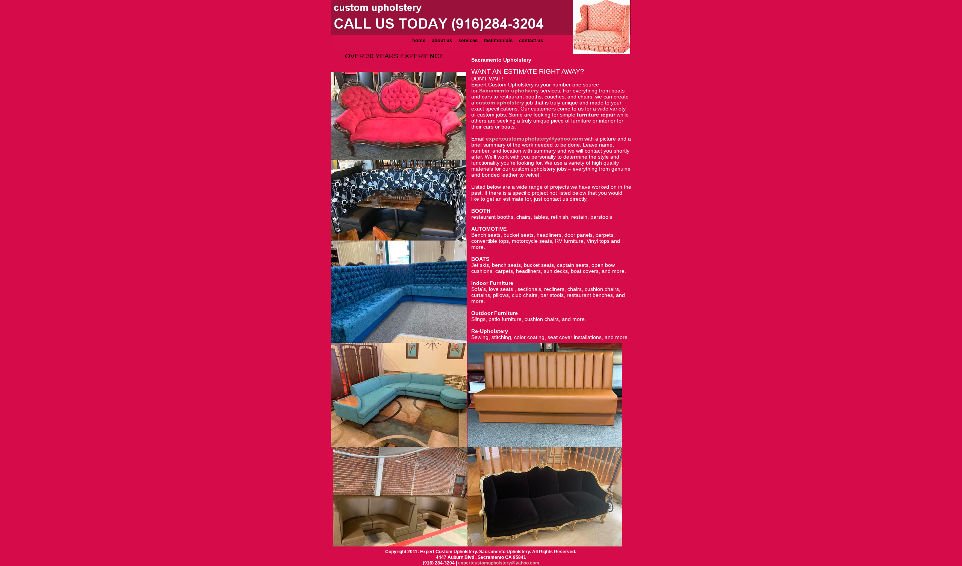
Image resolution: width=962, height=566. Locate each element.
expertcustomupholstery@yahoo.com (498, 563)
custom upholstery (500, 103)
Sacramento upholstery (509, 91)
